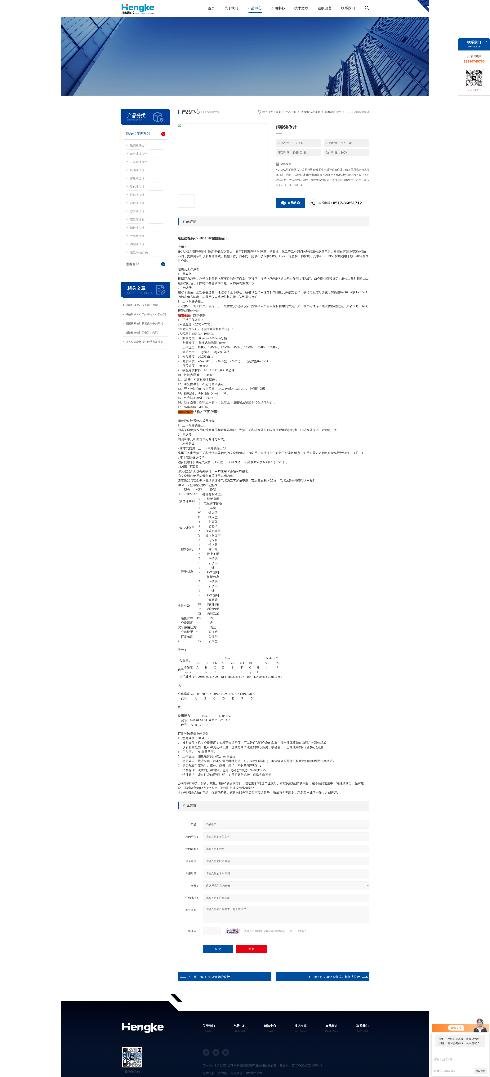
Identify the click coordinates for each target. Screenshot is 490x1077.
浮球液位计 (137, 194)
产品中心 (254, 8)
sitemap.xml (254, 1073)
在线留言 (325, 8)
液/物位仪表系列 (138, 134)
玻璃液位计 (137, 170)
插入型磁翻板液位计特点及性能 (144, 341)
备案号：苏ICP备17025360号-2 (301, 1065)
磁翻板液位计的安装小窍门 (142, 332)
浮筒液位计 (137, 211)
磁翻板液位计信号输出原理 (142, 305)
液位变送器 (137, 219)
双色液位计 (137, 186)
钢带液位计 (137, 227)
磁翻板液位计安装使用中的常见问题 (147, 323)
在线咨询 (294, 202)
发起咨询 (480, 1071)
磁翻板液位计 (138, 145)
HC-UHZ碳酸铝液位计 (215, 977)
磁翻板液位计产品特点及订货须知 (146, 314)
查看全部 (132, 264)
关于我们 (231, 8)
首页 (211, 8)
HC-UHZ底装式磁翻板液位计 (340, 977)
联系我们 (348, 8)
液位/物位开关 (139, 252)
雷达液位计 (137, 178)
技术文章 (301, 8)
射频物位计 (137, 236)
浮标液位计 (137, 203)
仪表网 (222, 1073)
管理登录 (236, 1073)
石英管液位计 (138, 162)
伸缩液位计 (137, 244)
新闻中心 (278, 8)
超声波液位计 (138, 153)
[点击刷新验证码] (232, 931)
